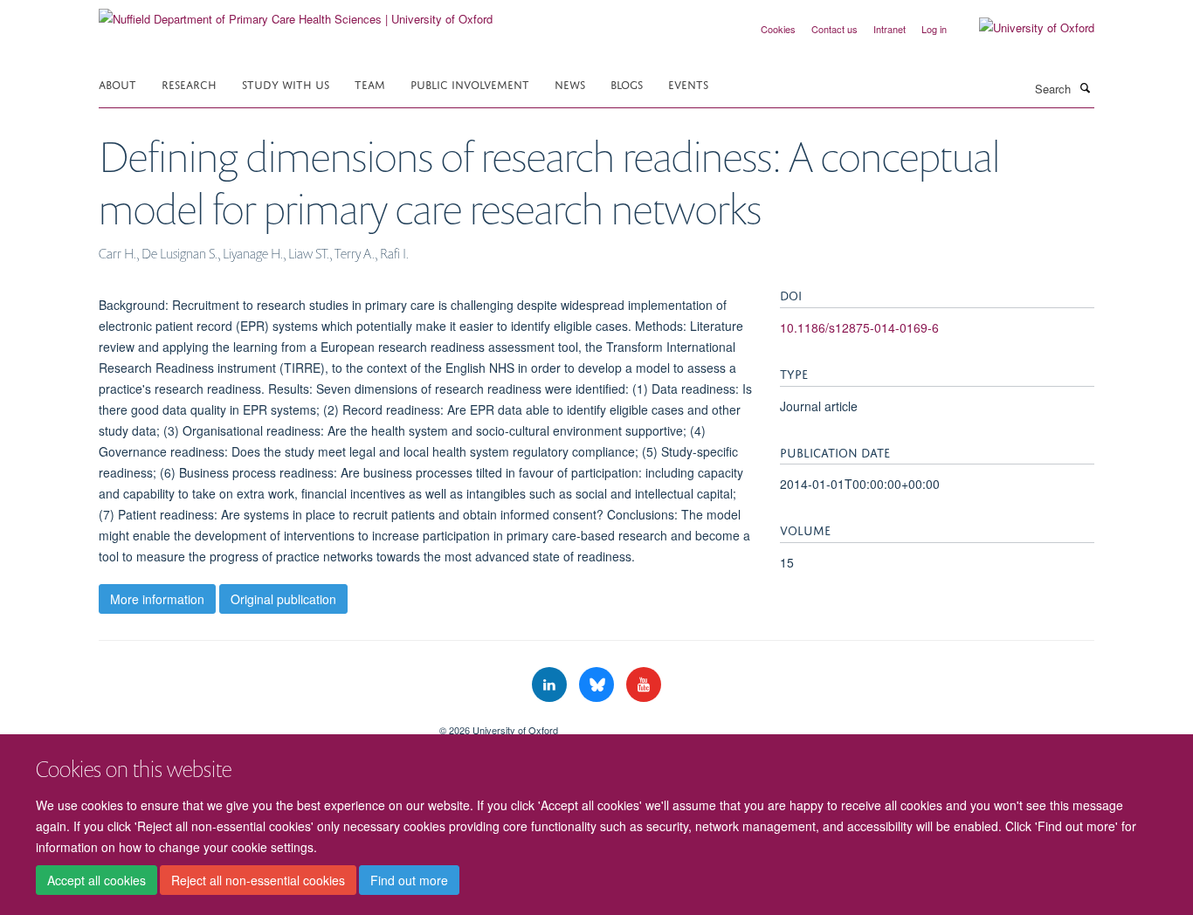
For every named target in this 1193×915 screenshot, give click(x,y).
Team (370, 83)
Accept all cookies (96, 881)
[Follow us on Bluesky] (598, 685)
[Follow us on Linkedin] (551, 685)
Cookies (778, 29)
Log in (934, 29)
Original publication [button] (283, 599)
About (117, 83)
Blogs (626, 83)
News (570, 83)
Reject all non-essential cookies (258, 881)
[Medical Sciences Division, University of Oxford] (256, 723)
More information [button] (157, 599)
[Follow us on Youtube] (643, 685)
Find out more (409, 881)
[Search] (1084, 87)
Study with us (285, 83)
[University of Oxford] (1023, 27)
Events (688, 83)
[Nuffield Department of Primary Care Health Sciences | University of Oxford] (296, 12)
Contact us (834, 29)
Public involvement (469, 83)
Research (189, 83)
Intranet (889, 29)
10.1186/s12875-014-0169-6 (859, 327)
